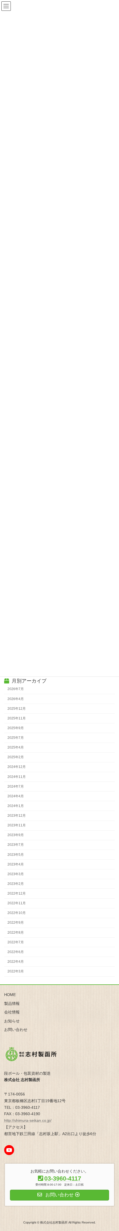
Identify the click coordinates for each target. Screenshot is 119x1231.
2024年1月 (15, 806)
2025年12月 (16, 709)
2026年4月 (15, 699)
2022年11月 (16, 903)
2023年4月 (15, 864)
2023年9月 (15, 835)
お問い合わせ (15, 1029)
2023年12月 (16, 816)
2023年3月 (15, 874)
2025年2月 (15, 757)
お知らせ (12, 1020)
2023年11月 (16, 826)
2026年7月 (15, 689)
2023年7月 (15, 845)
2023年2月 (15, 884)
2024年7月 (15, 786)
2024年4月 (15, 796)
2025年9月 (15, 728)
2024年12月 (16, 767)
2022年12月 (16, 893)
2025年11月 (16, 718)
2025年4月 (15, 748)
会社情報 (12, 1012)
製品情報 (12, 1003)
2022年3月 (15, 971)
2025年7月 (15, 738)
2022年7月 (15, 942)
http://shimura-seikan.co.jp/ (27, 1120)
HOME (10, 994)
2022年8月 (15, 932)
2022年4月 (15, 962)
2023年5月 (15, 855)
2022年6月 (15, 952)
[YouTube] (9, 1150)
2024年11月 (16, 777)
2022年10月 (16, 913)
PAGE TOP (110, 1188)
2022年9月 (15, 923)
